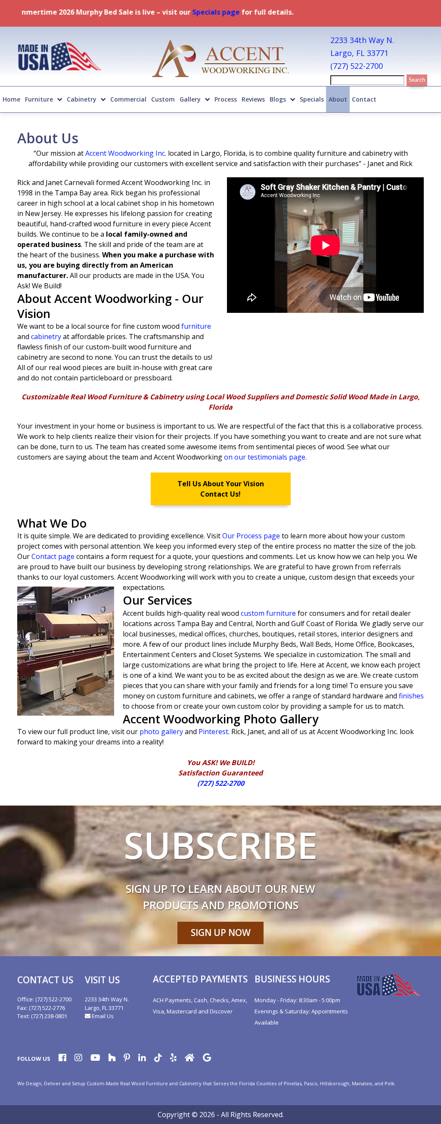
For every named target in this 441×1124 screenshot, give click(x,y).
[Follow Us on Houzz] (112, 1058)
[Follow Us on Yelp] (173, 1058)
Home (11, 99)
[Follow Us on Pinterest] (127, 1058)
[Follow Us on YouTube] (95, 1058)
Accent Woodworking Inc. (126, 153)
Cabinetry (81, 99)
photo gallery (161, 731)
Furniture (39, 99)
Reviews (253, 99)
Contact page (53, 556)
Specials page (193, 12)
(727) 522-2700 (356, 66)
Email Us (102, 1016)
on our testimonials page (264, 457)
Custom (163, 99)
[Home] (220, 60)
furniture (196, 326)
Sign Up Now (221, 932)
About (338, 99)
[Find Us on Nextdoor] (190, 1058)
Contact (364, 99)
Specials (312, 99)
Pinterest (213, 731)
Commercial (128, 99)
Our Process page (251, 535)
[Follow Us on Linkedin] (142, 1058)
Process (225, 99)
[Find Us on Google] (207, 1058)
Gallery (190, 99)
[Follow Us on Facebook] (62, 1058)
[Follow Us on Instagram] (78, 1058)
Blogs (278, 99)
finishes (411, 696)
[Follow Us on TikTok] (158, 1058)
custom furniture (268, 613)
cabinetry (46, 336)
